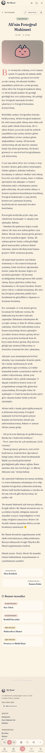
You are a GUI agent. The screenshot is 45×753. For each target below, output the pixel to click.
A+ (14, 742)
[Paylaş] (33, 742)
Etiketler (5, 723)
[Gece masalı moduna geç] (36, 3)
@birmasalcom (11, 706)
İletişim (4, 736)
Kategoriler (6, 717)
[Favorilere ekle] (27, 742)
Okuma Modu (32, 12)
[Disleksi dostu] (21, 742)
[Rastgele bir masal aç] (41, 12)
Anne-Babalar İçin (9, 720)
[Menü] (42, 3)
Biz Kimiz (5, 733)
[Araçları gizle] (40, 742)
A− (5, 742)
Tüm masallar (9, 12)
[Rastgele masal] (31, 3)
